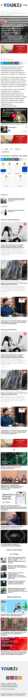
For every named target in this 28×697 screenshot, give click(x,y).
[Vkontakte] (16, 678)
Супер (24, 173)
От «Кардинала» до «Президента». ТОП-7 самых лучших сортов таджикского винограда (13, 634)
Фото (23, 281)
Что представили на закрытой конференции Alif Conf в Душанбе (11, 545)
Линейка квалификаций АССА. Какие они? (16, 211)
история (6, 243)
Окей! (6, 186)
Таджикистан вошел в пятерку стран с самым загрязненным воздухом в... (16, 200)
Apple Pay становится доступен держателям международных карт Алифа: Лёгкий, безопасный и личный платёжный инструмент (14, 507)
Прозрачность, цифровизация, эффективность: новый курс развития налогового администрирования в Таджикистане (12, 487)
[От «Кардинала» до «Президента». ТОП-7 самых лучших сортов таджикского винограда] (14, 624)
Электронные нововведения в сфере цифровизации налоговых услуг (12, 527)
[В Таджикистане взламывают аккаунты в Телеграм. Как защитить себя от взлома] (4, 583)
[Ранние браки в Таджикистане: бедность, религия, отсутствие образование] (14, 606)
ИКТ (12, 149)
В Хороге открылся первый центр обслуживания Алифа (11, 467)
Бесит (9, 173)
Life (2, 19)
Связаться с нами (11, 683)
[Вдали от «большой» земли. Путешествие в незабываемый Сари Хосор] (14, 270)
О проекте (3, 683)
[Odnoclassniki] (20, 678)
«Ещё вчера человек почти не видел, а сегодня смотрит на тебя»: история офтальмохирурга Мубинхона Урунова (12, 246)
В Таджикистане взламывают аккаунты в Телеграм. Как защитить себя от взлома (17, 582)
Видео (6, 149)
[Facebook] (8, 678)
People (2, 243)
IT (2, 149)
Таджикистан (5, 151)
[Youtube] (12, 678)
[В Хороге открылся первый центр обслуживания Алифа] (14, 459)
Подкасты (17, 149)
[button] (1, 5)
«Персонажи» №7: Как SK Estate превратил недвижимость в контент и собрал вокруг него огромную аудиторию (14, 322)
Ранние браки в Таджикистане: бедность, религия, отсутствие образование (13, 615)
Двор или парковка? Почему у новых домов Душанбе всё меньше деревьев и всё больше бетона (17, 590)
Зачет (3, 173)
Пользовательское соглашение (9, 685)
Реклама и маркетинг (5, 319)
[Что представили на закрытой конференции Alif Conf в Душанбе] (14, 536)
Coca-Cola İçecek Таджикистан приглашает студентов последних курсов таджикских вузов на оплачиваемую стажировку (14, 653)
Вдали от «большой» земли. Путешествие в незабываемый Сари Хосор (14, 283)
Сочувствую (17, 173)
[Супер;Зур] (5, 21)
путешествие (6, 281)
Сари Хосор (11, 281)
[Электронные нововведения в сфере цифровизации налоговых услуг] (14, 518)
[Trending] (2, 21)
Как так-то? (20, 186)
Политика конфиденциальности (9, 686)
